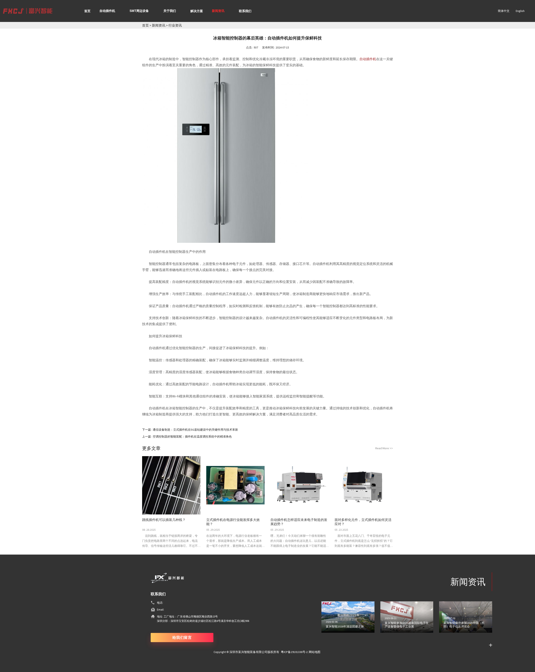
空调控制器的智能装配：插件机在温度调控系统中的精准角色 (192, 436)
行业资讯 (175, 25)
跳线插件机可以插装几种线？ (164, 520)
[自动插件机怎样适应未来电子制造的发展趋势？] (299, 485)
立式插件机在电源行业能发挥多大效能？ (233, 522)
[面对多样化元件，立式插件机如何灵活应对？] (364, 485)
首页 (145, 25)
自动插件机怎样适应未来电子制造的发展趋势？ (298, 522)
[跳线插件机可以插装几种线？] (171, 485)
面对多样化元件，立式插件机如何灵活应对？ (363, 522)
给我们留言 (182, 637)
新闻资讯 (159, 25)
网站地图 (314, 652)
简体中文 (504, 11)
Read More (384, 448)
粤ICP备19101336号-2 (294, 652)
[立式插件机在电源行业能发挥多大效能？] (235, 485)
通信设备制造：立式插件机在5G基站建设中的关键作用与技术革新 (195, 429)
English (520, 11)
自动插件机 (367, 59)
